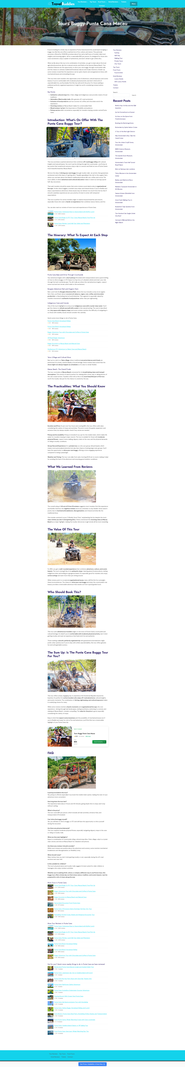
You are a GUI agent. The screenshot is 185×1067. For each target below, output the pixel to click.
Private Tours (118, 61)
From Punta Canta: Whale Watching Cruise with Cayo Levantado (74, 1020)
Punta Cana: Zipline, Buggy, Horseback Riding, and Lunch (72, 1008)
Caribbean (76, 31)
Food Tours (116, 70)
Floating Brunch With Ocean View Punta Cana (68, 996)
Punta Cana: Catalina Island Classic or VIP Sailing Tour (71, 1025)
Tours (110, 31)
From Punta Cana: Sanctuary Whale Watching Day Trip (71, 1031)
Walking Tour (118, 58)
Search (115, 92)
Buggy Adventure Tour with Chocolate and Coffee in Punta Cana (68, 332)
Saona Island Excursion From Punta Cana (67, 903)
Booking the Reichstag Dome (124, 123)
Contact (102, 6)
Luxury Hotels (118, 79)
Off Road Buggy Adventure (56, 338)
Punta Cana (95, 31)
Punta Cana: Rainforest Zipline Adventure (67, 984)
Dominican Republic (85, 31)
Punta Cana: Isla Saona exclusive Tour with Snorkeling (71, 1002)
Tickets (123, 2)
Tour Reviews (104, 31)
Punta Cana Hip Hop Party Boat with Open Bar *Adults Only (73, 979)
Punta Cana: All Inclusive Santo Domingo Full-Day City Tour (73, 909)
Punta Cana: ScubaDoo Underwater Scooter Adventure (71, 990)
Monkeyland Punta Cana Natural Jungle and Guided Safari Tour (74, 967)
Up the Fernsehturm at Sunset (125, 112)
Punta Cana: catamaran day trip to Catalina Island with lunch (73, 973)
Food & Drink (118, 73)
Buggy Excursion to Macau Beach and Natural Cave (64, 343)
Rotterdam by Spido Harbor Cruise (126, 127)
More (134, 4)
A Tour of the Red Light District (125, 131)
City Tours (117, 64)
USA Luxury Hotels (120, 82)
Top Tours (93, 2)
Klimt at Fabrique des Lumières (125, 169)
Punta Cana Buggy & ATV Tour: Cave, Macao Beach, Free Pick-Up (74, 218)
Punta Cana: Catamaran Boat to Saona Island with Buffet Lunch (74, 212)
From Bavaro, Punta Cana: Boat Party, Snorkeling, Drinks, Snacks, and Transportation (80, 1014)
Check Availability (98, 741)
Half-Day (117, 55)
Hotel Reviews (117, 76)
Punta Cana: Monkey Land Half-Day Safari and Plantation (72, 223)
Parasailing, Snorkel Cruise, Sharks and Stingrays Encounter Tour (74, 915)
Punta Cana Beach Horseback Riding (59, 321)
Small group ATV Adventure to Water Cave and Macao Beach (67, 349)
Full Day (116, 53)
